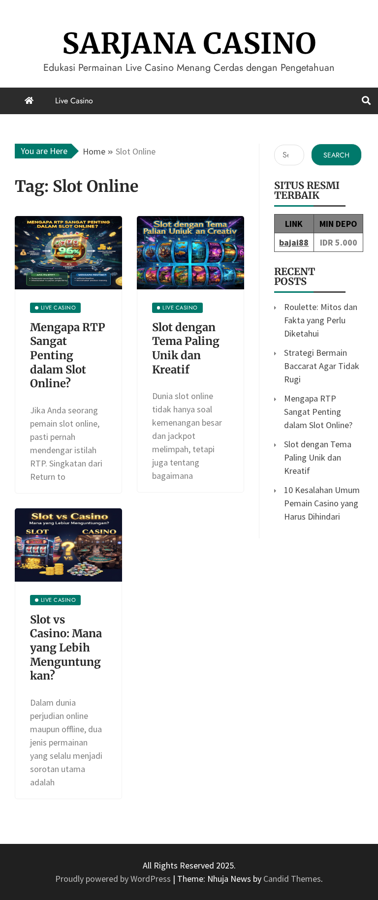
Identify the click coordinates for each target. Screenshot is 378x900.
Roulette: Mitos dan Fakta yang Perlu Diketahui (320, 320)
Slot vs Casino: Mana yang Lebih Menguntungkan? (66, 648)
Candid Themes (292, 878)
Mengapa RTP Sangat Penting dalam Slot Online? (67, 355)
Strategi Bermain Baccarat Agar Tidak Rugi (321, 366)
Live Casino (74, 100)
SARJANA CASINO (189, 44)
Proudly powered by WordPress (114, 878)
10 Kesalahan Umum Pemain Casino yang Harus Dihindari (322, 503)
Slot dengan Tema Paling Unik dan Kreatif (186, 348)
